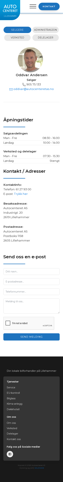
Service (11, 387)
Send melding (31, 336)
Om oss (11, 422)
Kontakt (49, 6)
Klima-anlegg (14, 403)
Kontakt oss (14, 439)
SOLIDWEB (39, 468)
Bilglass (11, 398)
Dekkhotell (13, 409)
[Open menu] (33, 7)
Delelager (12, 433)
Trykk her (21, 194)
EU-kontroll (13, 392)
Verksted (12, 428)
